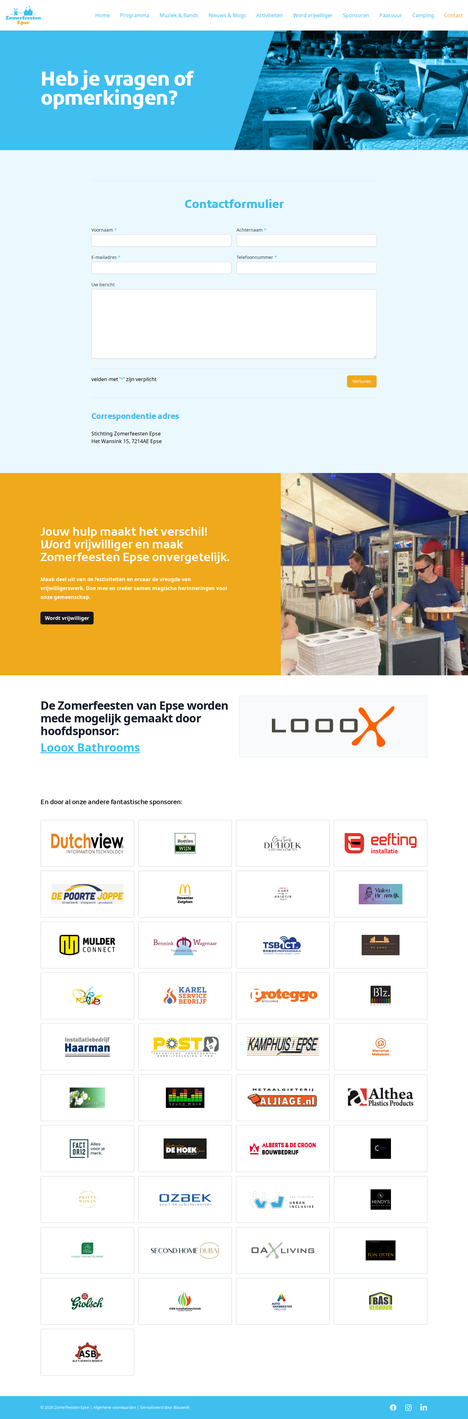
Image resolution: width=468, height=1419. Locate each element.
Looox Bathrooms (90, 747)
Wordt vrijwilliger (67, 618)
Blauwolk (181, 1407)
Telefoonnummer (257, 257)
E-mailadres (106, 257)
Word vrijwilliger (313, 15)
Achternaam (251, 230)
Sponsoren (356, 15)
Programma (134, 15)
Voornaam (104, 230)
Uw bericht (103, 285)
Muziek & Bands (179, 15)
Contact (453, 15)
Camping (423, 15)
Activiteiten (269, 15)
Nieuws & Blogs (227, 15)
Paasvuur (390, 15)
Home (102, 15)
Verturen (361, 381)
